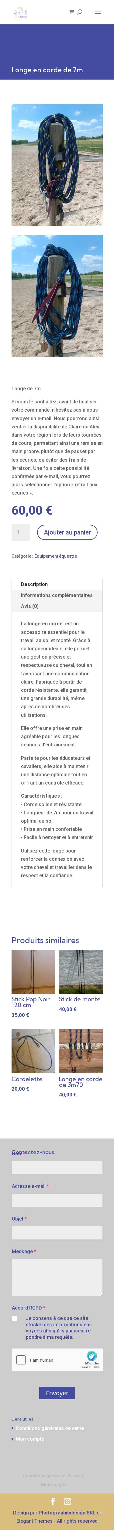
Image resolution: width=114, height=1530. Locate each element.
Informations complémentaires (57, 595)
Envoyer (57, 1393)
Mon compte (30, 1439)
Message (24, 1251)
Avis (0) (30, 606)
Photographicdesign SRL (67, 1513)
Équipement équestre (55, 556)
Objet (19, 1219)
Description (34, 584)
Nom (19, 1153)
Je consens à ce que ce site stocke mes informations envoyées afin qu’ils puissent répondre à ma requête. (59, 1327)
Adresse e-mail (30, 1186)
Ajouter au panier (67, 532)
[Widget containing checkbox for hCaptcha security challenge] (57, 1359)
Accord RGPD (28, 1308)
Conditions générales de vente (50, 1428)
